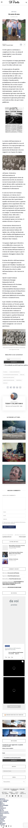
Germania (2, 821)
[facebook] (7, 796)
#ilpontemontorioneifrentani (10, 374)
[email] (21, 796)
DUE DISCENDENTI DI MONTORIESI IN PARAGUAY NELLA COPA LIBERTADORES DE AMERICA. (13, 583)
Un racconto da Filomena (13, 573)
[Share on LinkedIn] (17, 387)
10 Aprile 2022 (14, 16)
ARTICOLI (14, 11)
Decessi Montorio (4, 813)
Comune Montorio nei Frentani (14, 714)
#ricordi (5, 383)
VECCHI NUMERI (4, 805)
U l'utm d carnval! (22, 536)
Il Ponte (14, 2)
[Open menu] (1, 2)
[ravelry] (18, 796)
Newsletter (14, 793)
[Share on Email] (20, 387)
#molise (22, 374)
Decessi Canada (4, 812)
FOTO (16, 792)
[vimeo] (15, 796)
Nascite (2, 810)
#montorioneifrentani (8, 380)
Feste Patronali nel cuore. (14, 575)
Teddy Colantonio (7, 45)
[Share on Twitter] (11, 387)
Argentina (2, 818)
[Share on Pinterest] (14, 387)
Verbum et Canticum (13, 559)
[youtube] (12, 796)
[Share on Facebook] (8, 387)
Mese (1, 802)
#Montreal (19, 380)
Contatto (23, 793)
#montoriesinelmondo (8, 377)
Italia (1, 822)
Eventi (11, 792)
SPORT (2, 809)
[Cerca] (26, 2)
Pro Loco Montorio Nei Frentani (16, 652)
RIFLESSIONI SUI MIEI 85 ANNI (14, 587)
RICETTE (2, 804)
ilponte (4, 576)
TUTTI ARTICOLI (4, 800)
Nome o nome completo (7, 748)
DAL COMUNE (3, 801)
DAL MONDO (5, 793)
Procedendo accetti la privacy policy (16, 365)
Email (3, 753)
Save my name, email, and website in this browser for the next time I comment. (14, 523)
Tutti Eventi (3, 808)
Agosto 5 (17, 653)
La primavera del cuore (6, 536)
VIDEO (22, 792)
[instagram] (9, 796)
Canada (2, 819)
